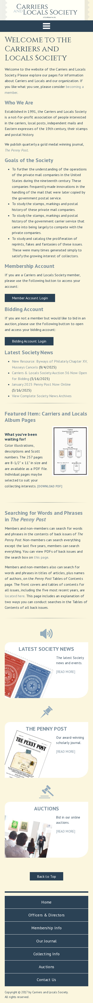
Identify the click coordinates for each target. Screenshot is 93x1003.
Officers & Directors (46, 915)
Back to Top (46, 876)
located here (15, 596)
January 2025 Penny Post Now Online (41, 384)
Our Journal (46, 941)
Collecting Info (46, 953)
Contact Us (46, 979)
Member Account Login (30, 298)
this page (41, 557)
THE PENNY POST (46, 728)
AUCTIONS (46, 808)
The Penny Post (16, 150)
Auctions (46, 966)
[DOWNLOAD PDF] (49, 486)
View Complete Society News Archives (42, 396)
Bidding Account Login (29, 341)
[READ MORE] (65, 672)
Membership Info (46, 927)
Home (46, 902)
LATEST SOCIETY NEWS (46, 648)
